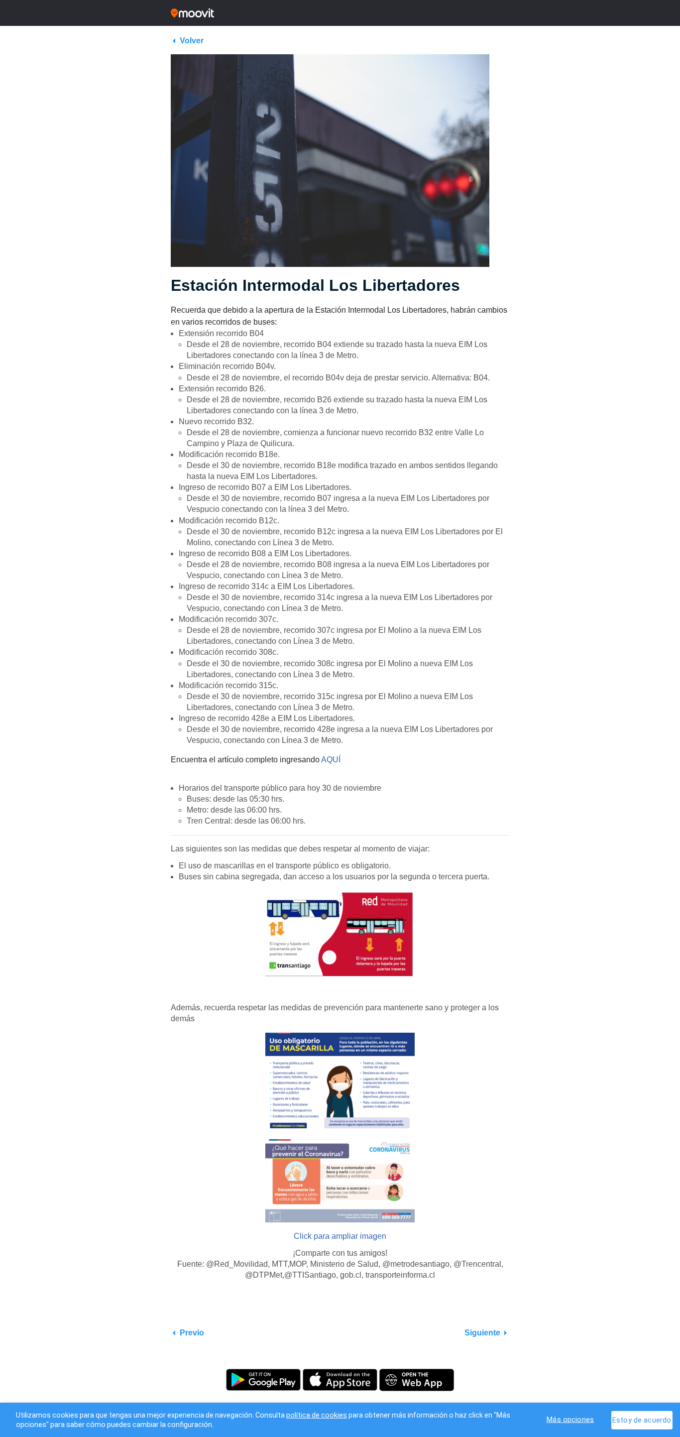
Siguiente (482, 1332)
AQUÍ (330, 759)
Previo (192, 1332)
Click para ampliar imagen (340, 1236)
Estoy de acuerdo (641, 1420)
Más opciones (570, 1419)
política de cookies (316, 1415)
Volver (192, 40)
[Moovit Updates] (340, 13)
